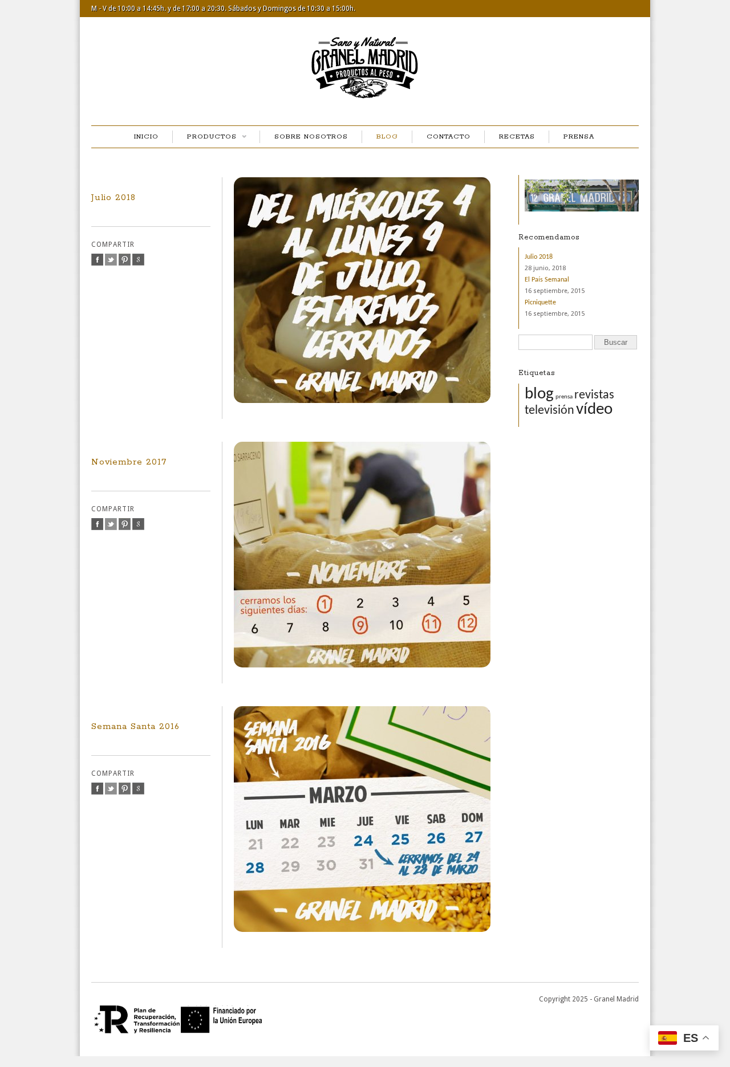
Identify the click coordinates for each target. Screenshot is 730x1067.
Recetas (517, 136)
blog (539, 394)
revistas (594, 395)
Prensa (578, 136)
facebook (97, 260)
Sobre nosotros (311, 136)
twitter (111, 260)
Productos (204, 137)
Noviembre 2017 (129, 462)
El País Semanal (547, 279)
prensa (564, 397)
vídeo (594, 409)
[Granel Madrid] (365, 101)
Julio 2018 (113, 197)
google (138, 260)
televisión (549, 411)
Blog (387, 136)
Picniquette (540, 302)
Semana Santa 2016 (135, 726)
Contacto (449, 136)
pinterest (125, 260)
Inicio (146, 136)
